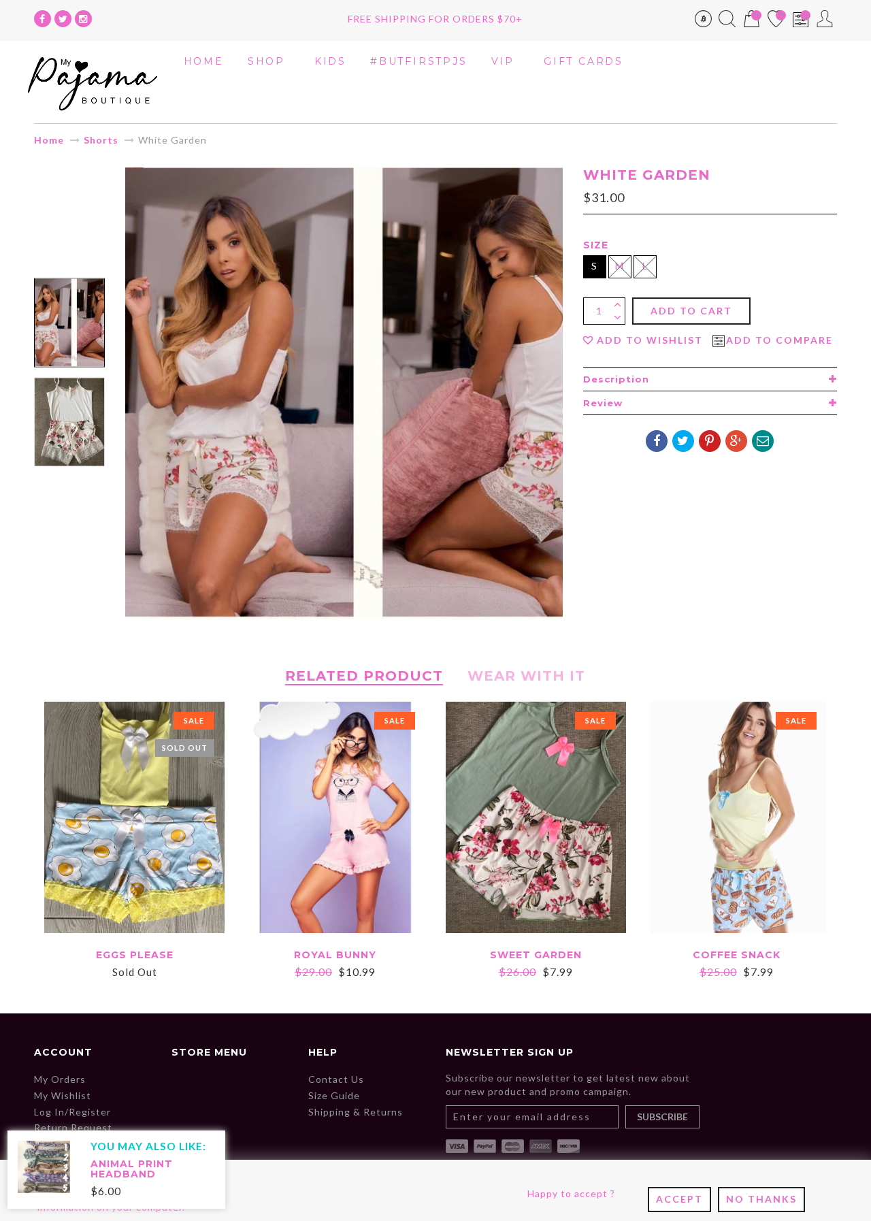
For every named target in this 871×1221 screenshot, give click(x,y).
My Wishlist (62, 1095)
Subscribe (662, 1116)
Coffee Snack (736, 955)
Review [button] (603, 402)
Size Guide (334, 1095)
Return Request (73, 1127)
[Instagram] (83, 18)
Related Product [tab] (364, 676)
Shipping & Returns (355, 1112)
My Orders (60, 1079)
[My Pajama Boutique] (92, 80)
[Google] (736, 441)
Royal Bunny (335, 955)
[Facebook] (42, 18)
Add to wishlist (650, 340)
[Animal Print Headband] (44, 1165)
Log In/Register (72, 1112)
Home (49, 140)
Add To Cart (691, 310)
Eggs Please (135, 955)
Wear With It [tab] (526, 676)
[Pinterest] (710, 441)
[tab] (710, 379)
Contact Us (336, 1079)
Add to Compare (779, 340)
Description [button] (616, 379)
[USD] (703, 21)
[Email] (763, 441)
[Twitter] (62, 18)
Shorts (101, 140)
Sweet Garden (536, 955)
